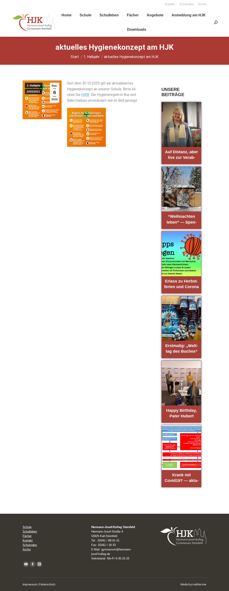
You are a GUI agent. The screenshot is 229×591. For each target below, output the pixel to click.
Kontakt (28, 540)
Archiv (27, 549)
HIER (85, 95)
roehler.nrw (199, 584)
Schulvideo (30, 545)
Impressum (30, 584)
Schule (27, 527)
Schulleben (30, 531)
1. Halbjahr (33, 85)
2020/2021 (33, 91)
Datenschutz (47, 584)
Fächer (27, 536)
